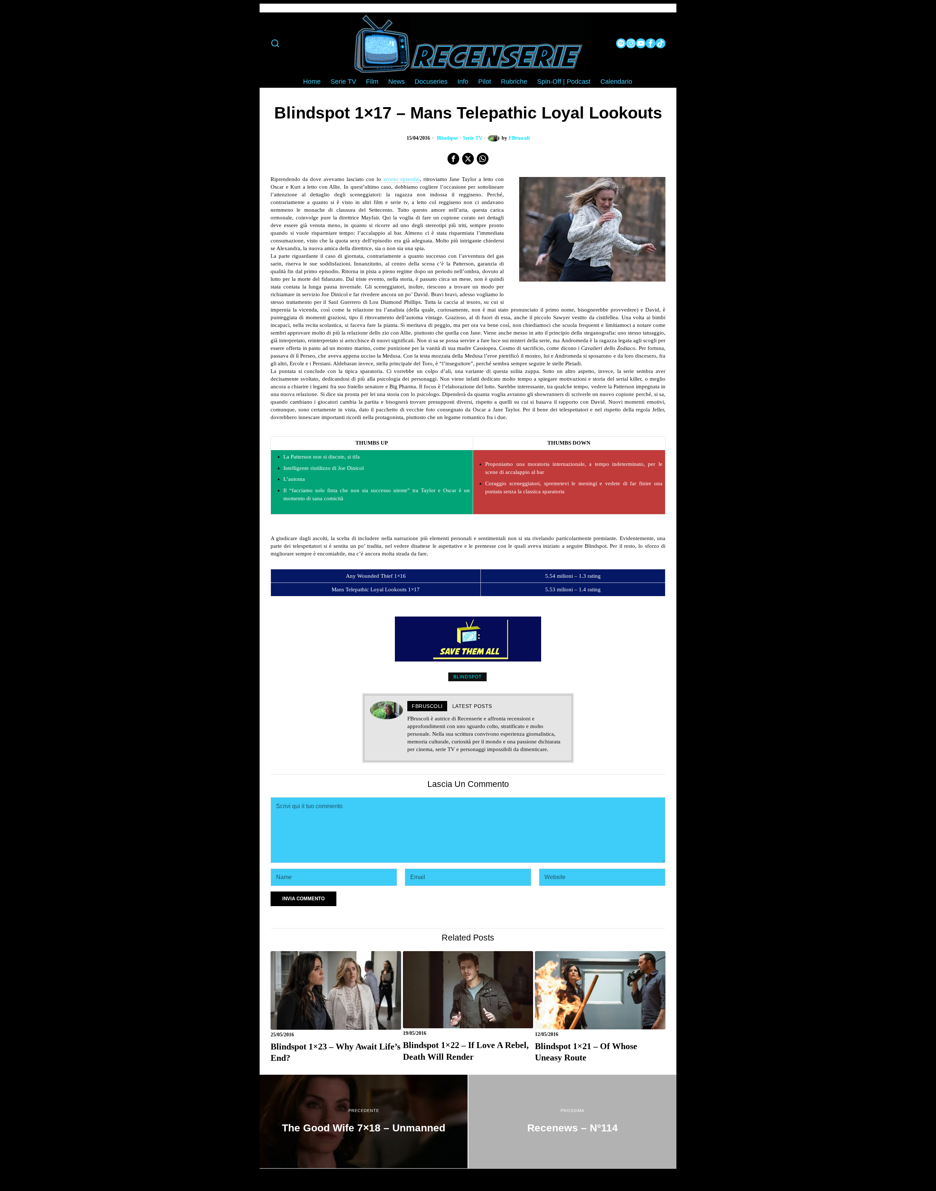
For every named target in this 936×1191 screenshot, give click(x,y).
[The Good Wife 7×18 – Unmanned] (364, 1121)
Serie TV (472, 138)
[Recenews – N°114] (572, 1121)
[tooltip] (621, 43)
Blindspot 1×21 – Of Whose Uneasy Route (586, 1052)
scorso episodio (402, 179)
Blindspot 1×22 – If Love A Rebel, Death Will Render (466, 1051)
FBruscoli (519, 138)
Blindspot (447, 138)
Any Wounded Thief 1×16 (376, 576)
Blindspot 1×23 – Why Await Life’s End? (335, 1052)
